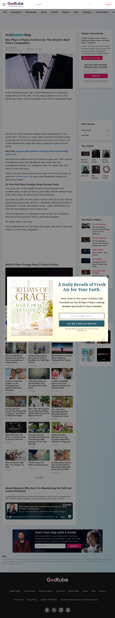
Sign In (108, 4)
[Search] (89, 4)
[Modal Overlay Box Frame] (57, 309)
